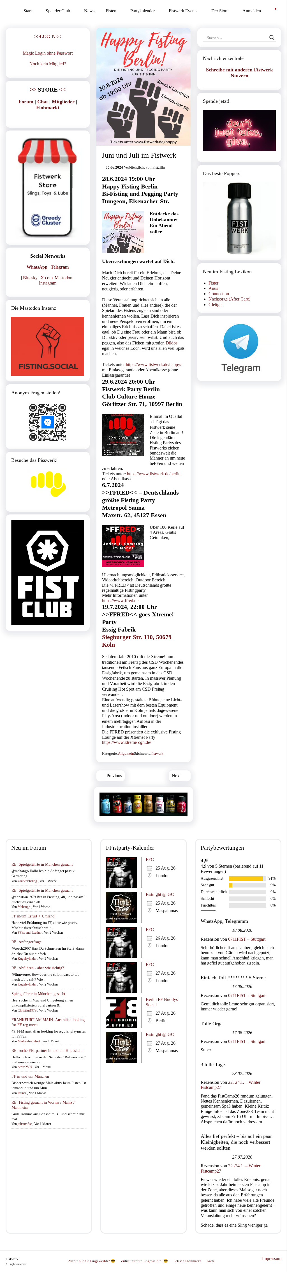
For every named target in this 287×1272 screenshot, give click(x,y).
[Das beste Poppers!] (239, 218)
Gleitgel (216, 304)
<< (48, 89)
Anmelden (251, 10)
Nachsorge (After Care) (229, 299)
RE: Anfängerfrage (26, 942)
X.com (47, 277)
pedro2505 (25, 1067)
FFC (150, 859)
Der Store (219, 10)
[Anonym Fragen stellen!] (47, 422)
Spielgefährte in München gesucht (38, 994)
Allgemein (126, 754)
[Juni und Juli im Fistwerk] (143, 87)
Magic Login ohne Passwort (48, 53)
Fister (213, 283)
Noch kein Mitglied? (47, 63)
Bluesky (30, 277)
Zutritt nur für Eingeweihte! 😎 (91, 1261)
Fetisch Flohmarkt (187, 1261)
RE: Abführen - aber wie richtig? (37, 968)
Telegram (60, 267)
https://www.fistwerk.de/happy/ (153, 364)
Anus (213, 288)
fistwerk (157, 754)
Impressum (271, 1258)
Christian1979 (27, 1010)
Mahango (24, 907)
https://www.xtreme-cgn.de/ (126, 742)
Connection (219, 293)
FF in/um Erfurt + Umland (32, 916)
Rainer (22, 1093)
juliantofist (25, 1124)
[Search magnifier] (272, 37)
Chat (42, 101)
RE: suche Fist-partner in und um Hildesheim (47, 1051)
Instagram (47, 283)
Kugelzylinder (27, 959)
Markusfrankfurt (29, 1041)
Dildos (171, 343)
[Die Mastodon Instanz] (47, 346)
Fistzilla (158, 167)
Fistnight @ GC (160, 894)
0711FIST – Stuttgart (246, 939)
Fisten (111, 10)
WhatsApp (37, 267)
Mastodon (63, 277)
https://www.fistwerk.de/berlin (153, 473)
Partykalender (142, 10)
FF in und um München (30, 1076)
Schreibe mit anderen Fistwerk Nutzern (239, 72)
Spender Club (58, 10)
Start (28, 10)
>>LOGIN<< (47, 36)
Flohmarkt (47, 107)
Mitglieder (63, 101)
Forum (25, 101)
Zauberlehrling (27, 881)
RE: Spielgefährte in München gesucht (42, 864)
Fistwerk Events (183, 10)
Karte (211, 1261)
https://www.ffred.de (120, 600)
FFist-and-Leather (29, 933)
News (89, 10)
